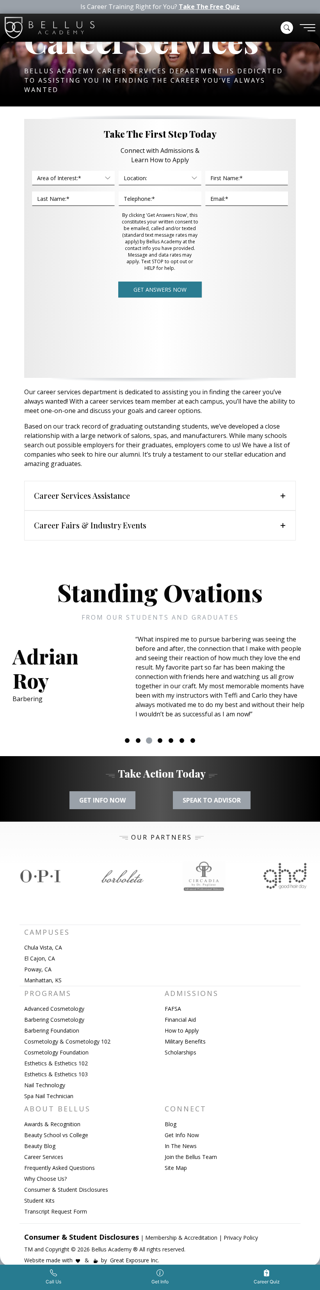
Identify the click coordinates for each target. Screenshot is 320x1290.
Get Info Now (182, 1135)
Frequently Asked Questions (59, 1167)
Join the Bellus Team (191, 1157)
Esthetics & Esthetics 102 (56, 1063)
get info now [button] (102, 800)
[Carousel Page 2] (138, 740)
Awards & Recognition (52, 1124)
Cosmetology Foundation (56, 1052)
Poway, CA (38, 969)
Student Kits (39, 1200)
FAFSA (173, 1008)
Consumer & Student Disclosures (66, 1189)
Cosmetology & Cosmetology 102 (67, 1041)
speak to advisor (212, 800)
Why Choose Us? (45, 1178)
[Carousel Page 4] (160, 740)
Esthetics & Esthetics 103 (56, 1074)
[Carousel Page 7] (193, 740)
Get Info (160, 1282)
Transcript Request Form (55, 1211)
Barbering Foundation (51, 1030)
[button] (286, 27)
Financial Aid (180, 1019)
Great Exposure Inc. (134, 1260)
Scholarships (180, 1052)
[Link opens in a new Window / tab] (40, 876)
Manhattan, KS (43, 980)
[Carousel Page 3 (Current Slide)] (149, 740)
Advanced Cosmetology (54, 1008)
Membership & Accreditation (181, 1237)
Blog (170, 1124)
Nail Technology (44, 1085)
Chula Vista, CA (43, 947)
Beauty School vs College (56, 1135)
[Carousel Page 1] (127, 740)
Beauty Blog (39, 1146)
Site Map (176, 1167)
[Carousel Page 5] (171, 740)
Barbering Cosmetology (54, 1019)
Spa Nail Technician (48, 1096)
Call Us (53, 1282)
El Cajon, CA (39, 958)
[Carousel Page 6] (182, 740)
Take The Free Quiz (209, 7)
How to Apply (182, 1030)
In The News (181, 1146)
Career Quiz (267, 1282)
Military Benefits (185, 1041)
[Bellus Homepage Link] (49, 27)
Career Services (43, 1157)
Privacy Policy (241, 1237)
